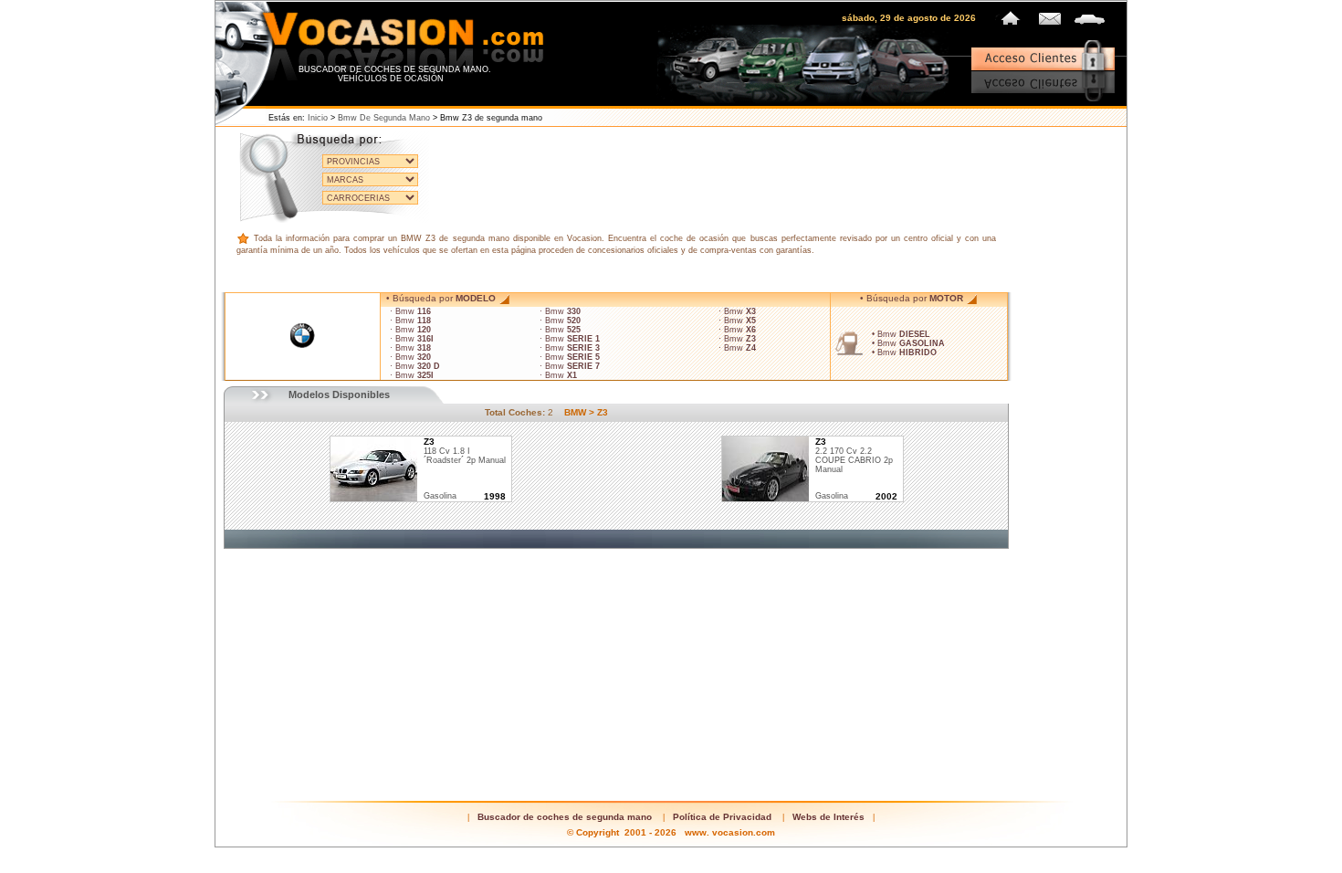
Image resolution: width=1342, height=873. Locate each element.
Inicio (318, 117)
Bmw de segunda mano (384, 117)
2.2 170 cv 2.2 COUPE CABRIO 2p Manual (854, 455)
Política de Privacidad (722, 817)
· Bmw (410, 311)
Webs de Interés (828, 817)
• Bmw (901, 334)
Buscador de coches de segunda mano (564, 817)
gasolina (440, 495)
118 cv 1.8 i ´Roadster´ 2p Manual (465, 451)
